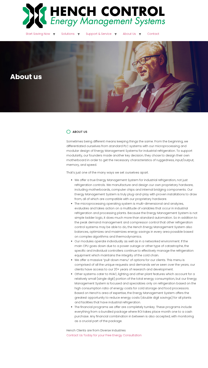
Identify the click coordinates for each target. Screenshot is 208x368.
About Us (129, 34)
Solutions (68, 34)
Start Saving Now (38, 34)
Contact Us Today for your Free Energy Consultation (104, 335)
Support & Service (99, 34)
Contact (153, 34)
